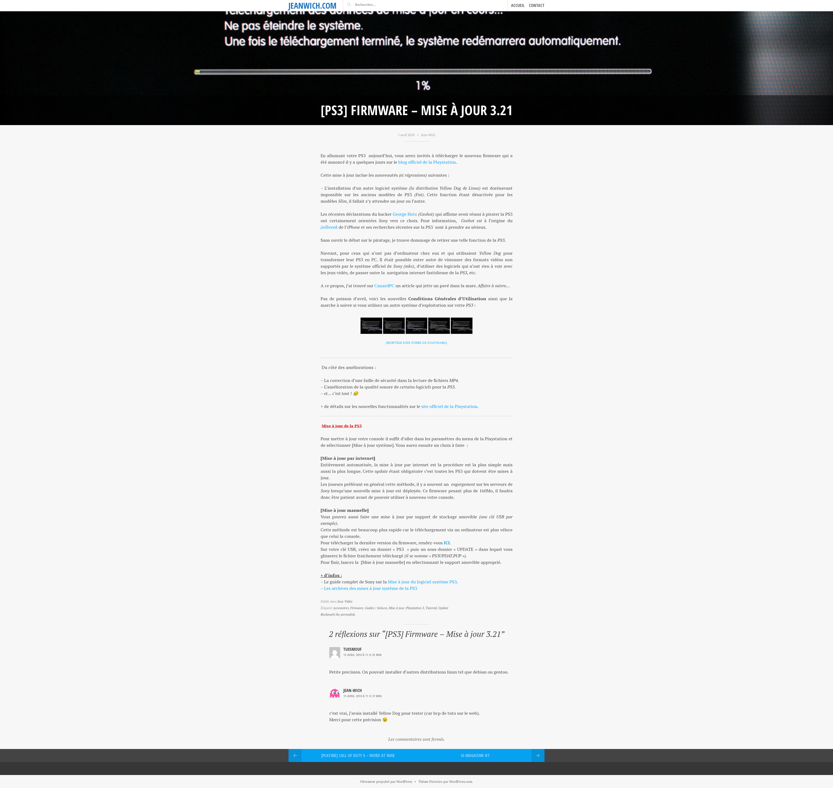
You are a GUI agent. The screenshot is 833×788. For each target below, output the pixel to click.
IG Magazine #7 (475, 755)
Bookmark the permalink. (338, 614)
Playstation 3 (415, 608)
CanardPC (384, 286)
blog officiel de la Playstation (427, 162)
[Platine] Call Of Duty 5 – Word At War (358, 755)
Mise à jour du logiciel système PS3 (422, 582)
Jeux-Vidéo (345, 601)
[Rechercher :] (373, 4)
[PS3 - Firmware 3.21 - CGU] (371, 326)
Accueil (518, 5)
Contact (536, 5)
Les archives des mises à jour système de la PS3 (370, 588)
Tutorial (431, 608)
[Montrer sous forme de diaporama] (416, 343)
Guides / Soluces (376, 608)
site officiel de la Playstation (449, 406)
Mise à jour (396, 608)
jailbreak (329, 227)
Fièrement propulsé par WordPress (386, 781)
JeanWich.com (312, 5)
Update (443, 608)
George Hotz (405, 214)
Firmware (356, 608)
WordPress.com (460, 781)
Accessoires (341, 608)
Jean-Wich (428, 135)
